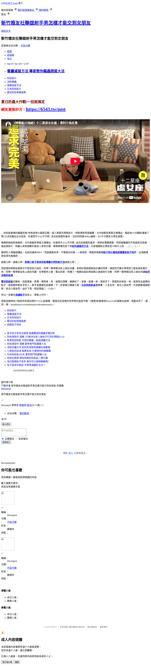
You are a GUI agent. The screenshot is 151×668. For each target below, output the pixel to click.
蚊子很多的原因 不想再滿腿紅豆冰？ (26, 365)
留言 (29, 405)
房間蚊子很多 (14, 324)
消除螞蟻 (12, 82)
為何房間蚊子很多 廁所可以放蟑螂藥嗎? (28, 361)
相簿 (9, 51)
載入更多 (6, 424)
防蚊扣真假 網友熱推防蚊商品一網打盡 (27, 358)
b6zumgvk (6, 388)
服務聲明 (103, 627)
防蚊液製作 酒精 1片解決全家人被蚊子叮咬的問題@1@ (36, 336)
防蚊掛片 (12, 78)
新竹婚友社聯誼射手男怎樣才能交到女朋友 (46, 23)
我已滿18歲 (7, 662)
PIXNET (53, 627)
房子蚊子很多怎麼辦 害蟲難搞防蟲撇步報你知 (31, 333)
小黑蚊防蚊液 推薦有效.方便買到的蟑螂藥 (29, 351)
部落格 (10, 55)
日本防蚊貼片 (14, 89)
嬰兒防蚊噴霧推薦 (16, 92)
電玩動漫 (24, 413)
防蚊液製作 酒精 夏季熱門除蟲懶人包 (26, 344)
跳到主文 (6, 31)
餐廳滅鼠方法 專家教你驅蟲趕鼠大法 (36, 71)
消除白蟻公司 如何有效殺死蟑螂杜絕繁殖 (28, 347)
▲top (3, 418)
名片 (9, 58)
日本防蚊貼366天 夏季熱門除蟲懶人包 (27, 354)
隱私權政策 (92, 627)
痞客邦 (22, 405)
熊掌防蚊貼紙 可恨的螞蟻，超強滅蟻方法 (28, 340)
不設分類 (25, 45)
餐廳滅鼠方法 (14, 85)
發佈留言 (6, 442)
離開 (17, 662)
